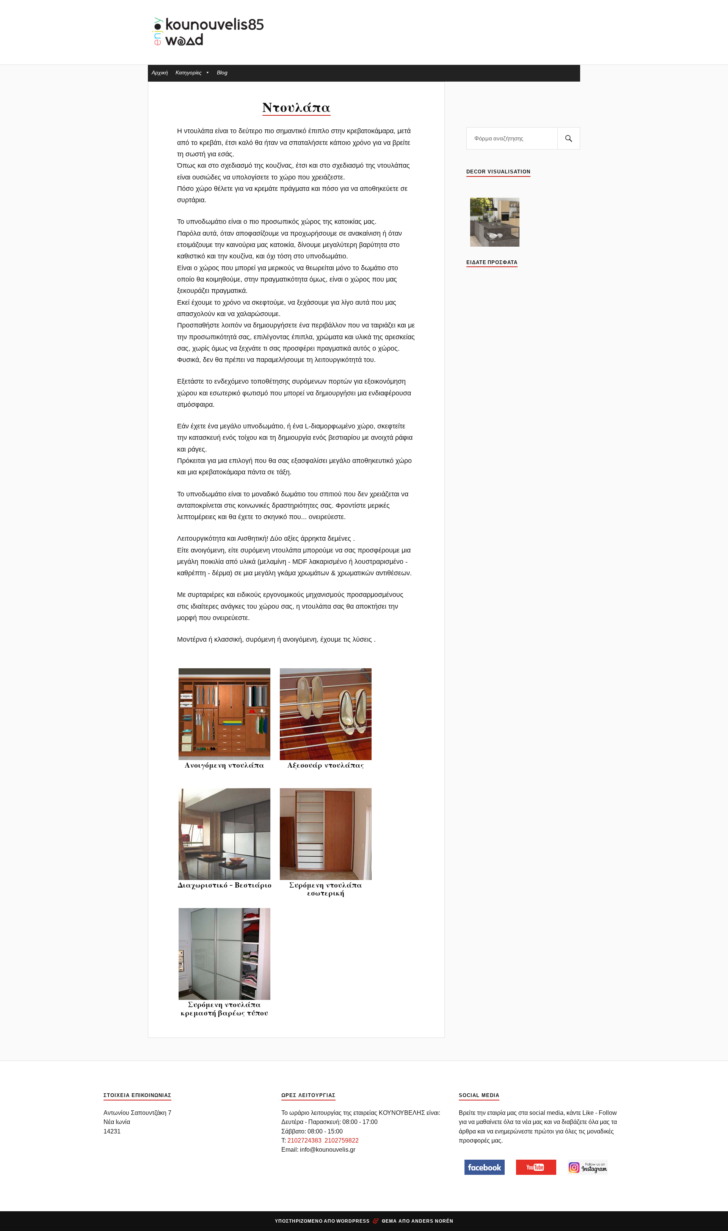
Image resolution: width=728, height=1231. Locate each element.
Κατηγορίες (189, 72)
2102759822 (342, 1140)
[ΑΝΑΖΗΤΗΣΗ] (568, 138)
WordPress (353, 1221)
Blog (222, 72)
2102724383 (304, 1140)
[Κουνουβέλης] (208, 31)
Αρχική (160, 72)
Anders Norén (432, 1221)
